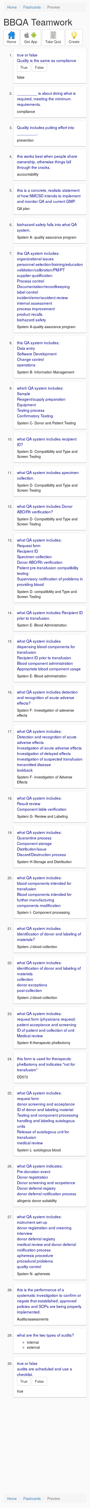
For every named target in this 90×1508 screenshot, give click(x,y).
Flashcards (32, 7)
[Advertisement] (45, 1446)
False (39, 67)
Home (12, 7)
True (24, 67)
